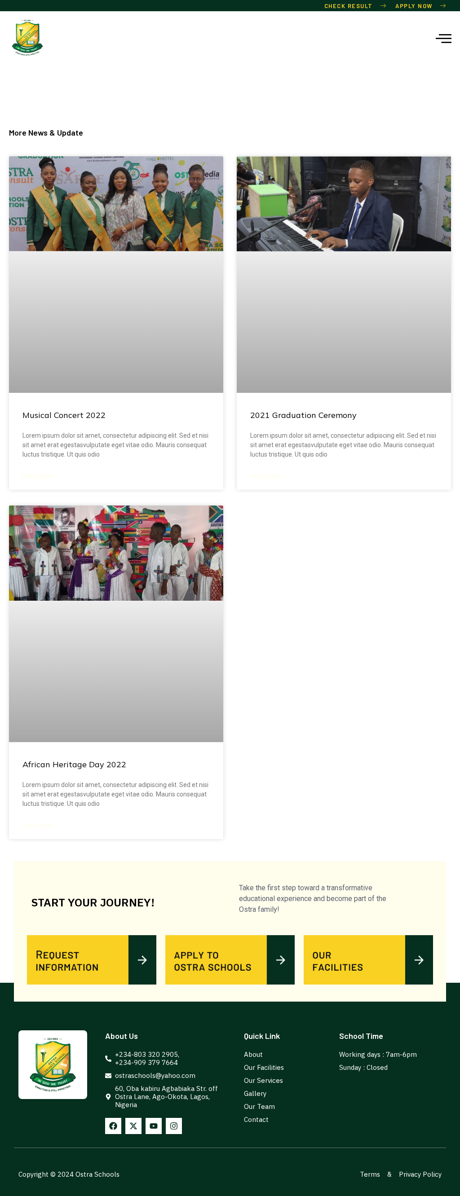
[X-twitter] (133, 1126)
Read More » (40, 477)
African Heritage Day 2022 (74, 764)
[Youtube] (154, 1126)
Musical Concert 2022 (64, 415)
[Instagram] (174, 1126)
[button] (444, 38)
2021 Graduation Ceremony (303, 415)
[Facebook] (113, 1126)
